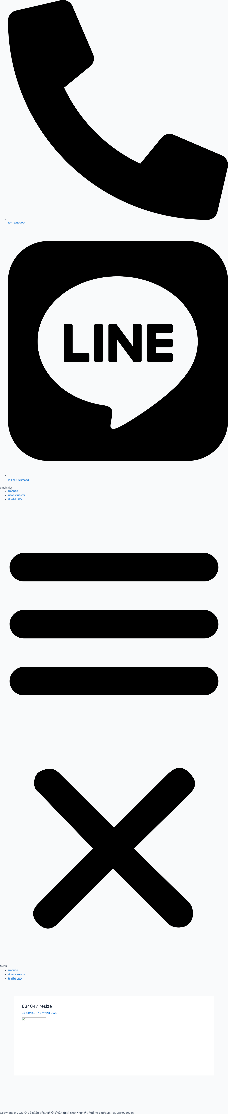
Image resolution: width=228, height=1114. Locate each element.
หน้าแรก (13, 491)
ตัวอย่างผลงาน (16, 495)
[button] (114, 737)
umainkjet (6, 487)
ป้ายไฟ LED (15, 499)
